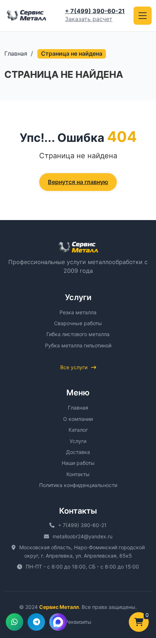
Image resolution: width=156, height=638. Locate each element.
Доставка (78, 452)
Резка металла (78, 312)
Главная (15, 53)
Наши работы (78, 463)
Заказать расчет (88, 19)
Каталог (78, 430)
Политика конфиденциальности (78, 485)
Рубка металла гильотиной (78, 345)
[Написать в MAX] (58, 622)
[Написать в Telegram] (36, 622)
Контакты (78, 474)
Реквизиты (78, 622)
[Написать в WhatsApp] (14, 622)
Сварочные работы (78, 323)
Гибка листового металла (78, 334)
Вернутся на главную (78, 182)
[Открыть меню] (143, 16)
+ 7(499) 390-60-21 (95, 11)
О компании (78, 419)
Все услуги (73, 367)
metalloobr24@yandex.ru (82, 536)
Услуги (78, 441)
